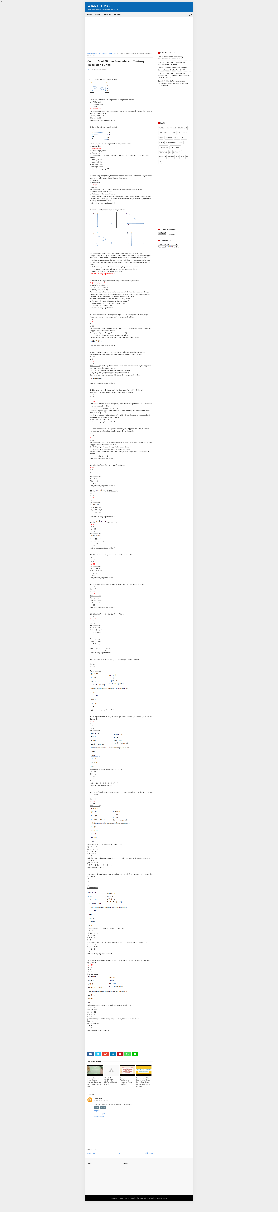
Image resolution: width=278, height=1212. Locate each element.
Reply (96, 1107)
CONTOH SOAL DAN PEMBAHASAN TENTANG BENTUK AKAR (171, 63)
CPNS (174, 133)
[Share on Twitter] (98, 1054)
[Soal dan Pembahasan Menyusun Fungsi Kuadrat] (127, 1070)
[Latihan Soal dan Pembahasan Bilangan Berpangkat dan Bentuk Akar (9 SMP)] (95, 1070)
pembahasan (103, 53)
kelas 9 (161, 142)
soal (114, 53)
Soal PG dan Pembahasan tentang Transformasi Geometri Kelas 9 (170, 57)
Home (89, 14)
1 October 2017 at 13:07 (101, 1101)
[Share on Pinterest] (120, 1054)
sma (177, 157)
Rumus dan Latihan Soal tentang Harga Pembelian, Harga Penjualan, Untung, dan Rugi (143, 1082)
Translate (175, 247)
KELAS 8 (184, 138)
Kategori (118, 14)
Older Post (149, 1153)
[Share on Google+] (105, 1054)
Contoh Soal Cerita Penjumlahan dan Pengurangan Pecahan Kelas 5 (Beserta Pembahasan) (173, 83)
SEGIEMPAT (162, 157)
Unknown (98, 1098)
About (98, 14)
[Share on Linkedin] (113, 1054)
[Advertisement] (139, 33)
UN (160, 162)
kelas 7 (177, 138)
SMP (110, 53)
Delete (103, 1107)
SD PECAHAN (177, 152)
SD (170, 152)
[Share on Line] (135, 1054)
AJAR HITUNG (128, 1198)
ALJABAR (161, 128)
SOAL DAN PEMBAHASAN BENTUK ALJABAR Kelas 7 (110, 1081)
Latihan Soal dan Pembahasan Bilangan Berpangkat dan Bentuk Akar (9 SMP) (94, 1082)
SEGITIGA (171, 157)
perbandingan (175, 147)
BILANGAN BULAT (164, 133)
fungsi (95, 53)
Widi (88, 69)
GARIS (161, 138)
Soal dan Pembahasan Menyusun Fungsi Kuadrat (126, 1081)
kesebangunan (171, 142)
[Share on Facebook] (90, 1054)
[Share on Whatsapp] (127, 1054)
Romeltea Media (161, 1198)
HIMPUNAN (168, 138)
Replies (97, 1110)
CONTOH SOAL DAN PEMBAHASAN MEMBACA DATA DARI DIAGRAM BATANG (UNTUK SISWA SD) (173, 75)
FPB (179, 133)
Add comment (99, 1116)
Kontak (107, 14)
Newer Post (91, 1153)
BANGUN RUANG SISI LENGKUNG (177, 128)
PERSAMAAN (163, 152)
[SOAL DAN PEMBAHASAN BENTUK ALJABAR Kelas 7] (111, 1070)
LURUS (181, 142)
